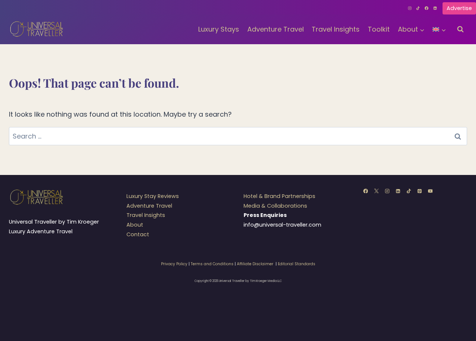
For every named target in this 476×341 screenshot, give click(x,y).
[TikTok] (418, 8)
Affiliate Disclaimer (255, 264)
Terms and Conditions (212, 264)
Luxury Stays (218, 29)
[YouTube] (430, 190)
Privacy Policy (174, 264)
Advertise (459, 8)
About (134, 224)
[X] (376, 190)
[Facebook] (426, 8)
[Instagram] (410, 8)
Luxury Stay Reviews (152, 196)
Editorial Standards (296, 264)
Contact (137, 234)
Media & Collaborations (275, 206)
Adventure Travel (275, 29)
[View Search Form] (460, 29)
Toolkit (379, 29)
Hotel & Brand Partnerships (279, 196)
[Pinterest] (419, 190)
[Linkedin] (435, 8)
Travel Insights (336, 29)
